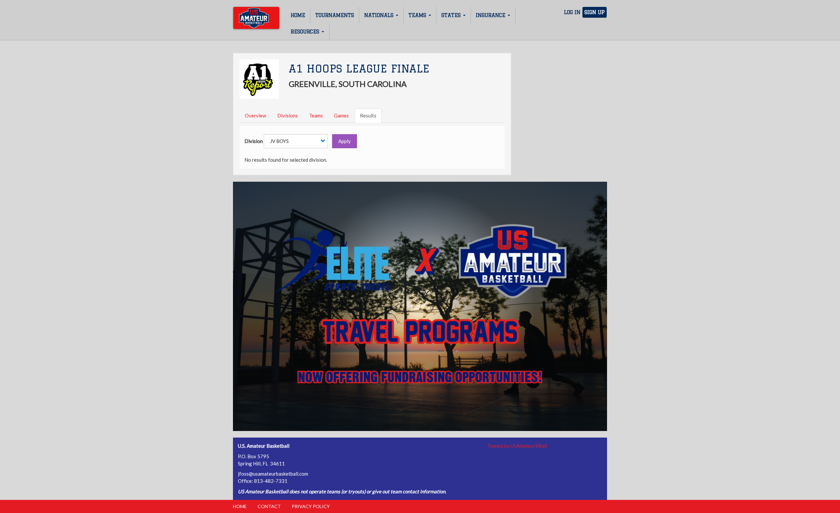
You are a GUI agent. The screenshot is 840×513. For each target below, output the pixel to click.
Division (253, 141)
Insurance (491, 15)
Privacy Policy (311, 506)
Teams (418, 15)
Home (298, 15)
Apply (344, 141)
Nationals (379, 15)
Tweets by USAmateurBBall (517, 446)
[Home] (256, 18)
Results (368, 115)
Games (341, 115)
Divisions (287, 115)
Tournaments (334, 15)
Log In (572, 12)
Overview (255, 115)
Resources (306, 31)
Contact (269, 506)
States (451, 15)
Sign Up (594, 12)
